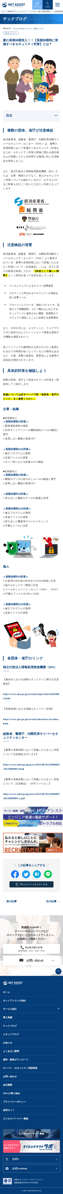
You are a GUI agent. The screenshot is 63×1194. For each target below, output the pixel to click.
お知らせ (7, 1042)
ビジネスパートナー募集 (15, 1118)
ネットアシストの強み (14, 1000)
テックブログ (32, 11)
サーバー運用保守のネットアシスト (14, 11)
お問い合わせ (10, 1076)
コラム (41, 29)
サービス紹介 (10, 1009)
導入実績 (7, 1017)
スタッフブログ (11, 1034)
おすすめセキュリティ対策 (26, 29)
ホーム (6, 992)
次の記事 (51, 901)
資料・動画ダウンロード (15, 1059)
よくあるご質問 (11, 1051)
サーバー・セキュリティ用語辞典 (20, 1068)
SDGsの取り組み (11, 1093)
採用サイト (9, 1110)
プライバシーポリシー (14, 1102)
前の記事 (11, 901)
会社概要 (7, 1085)
